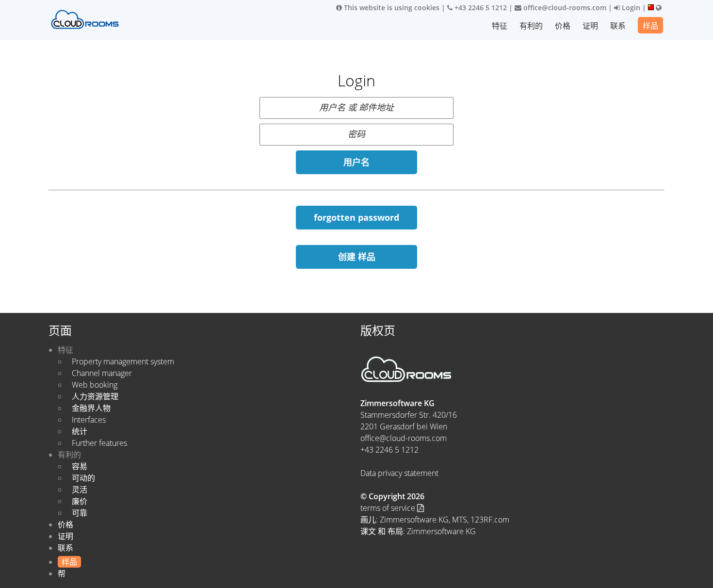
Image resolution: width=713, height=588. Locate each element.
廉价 (79, 501)
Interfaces (89, 419)
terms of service (388, 508)
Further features (99, 443)
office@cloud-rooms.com (563, 7)
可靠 (79, 512)
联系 (618, 25)
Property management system (123, 361)
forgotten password (356, 217)
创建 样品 (356, 256)
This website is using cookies (390, 7)
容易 (79, 466)
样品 (650, 25)
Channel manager (102, 373)
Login (630, 7)
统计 (79, 431)
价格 (562, 25)
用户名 (356, 162)
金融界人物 (91, 408)
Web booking (94, 384)
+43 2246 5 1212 (480, 7)
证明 (590, 25)
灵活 (79, 489)
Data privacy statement (399, 473)
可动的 (83, 478)
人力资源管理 (95, 396)
